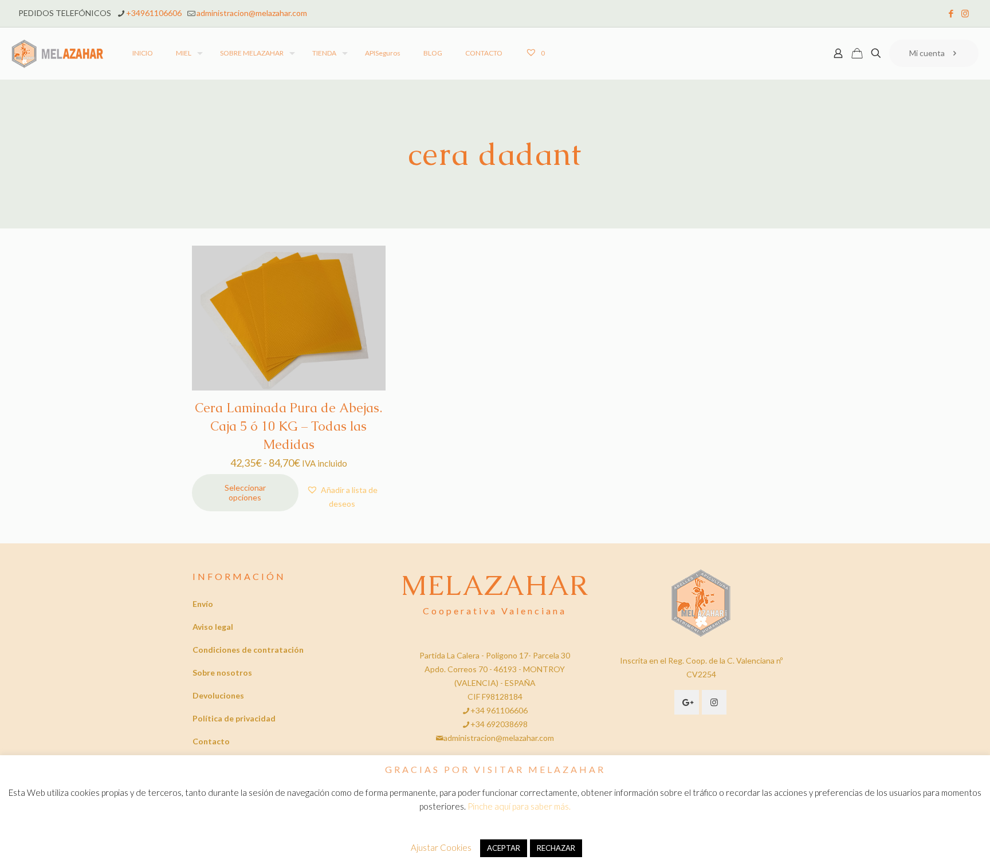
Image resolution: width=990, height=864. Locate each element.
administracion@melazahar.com (252, 13)
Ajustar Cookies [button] (441, 847)
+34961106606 (154, 13)
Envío (202, 604)
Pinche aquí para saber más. (519, 806)
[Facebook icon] (950, 13)
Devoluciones (218, 695)
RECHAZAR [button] (556, 848)
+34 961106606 (499, 710)
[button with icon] (686, 702)
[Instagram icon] (965, 13)
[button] (342, 497)
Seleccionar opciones (245, 492)
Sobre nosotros (222, 672)
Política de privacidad (234, 718)
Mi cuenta (927, 53)
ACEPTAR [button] (503, 848)
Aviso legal (212, 627)
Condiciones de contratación (248, 649)
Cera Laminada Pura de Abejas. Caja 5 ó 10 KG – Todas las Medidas (288, 426)
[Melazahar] (57, 53)
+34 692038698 (499, 724)
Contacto (211, 741)
